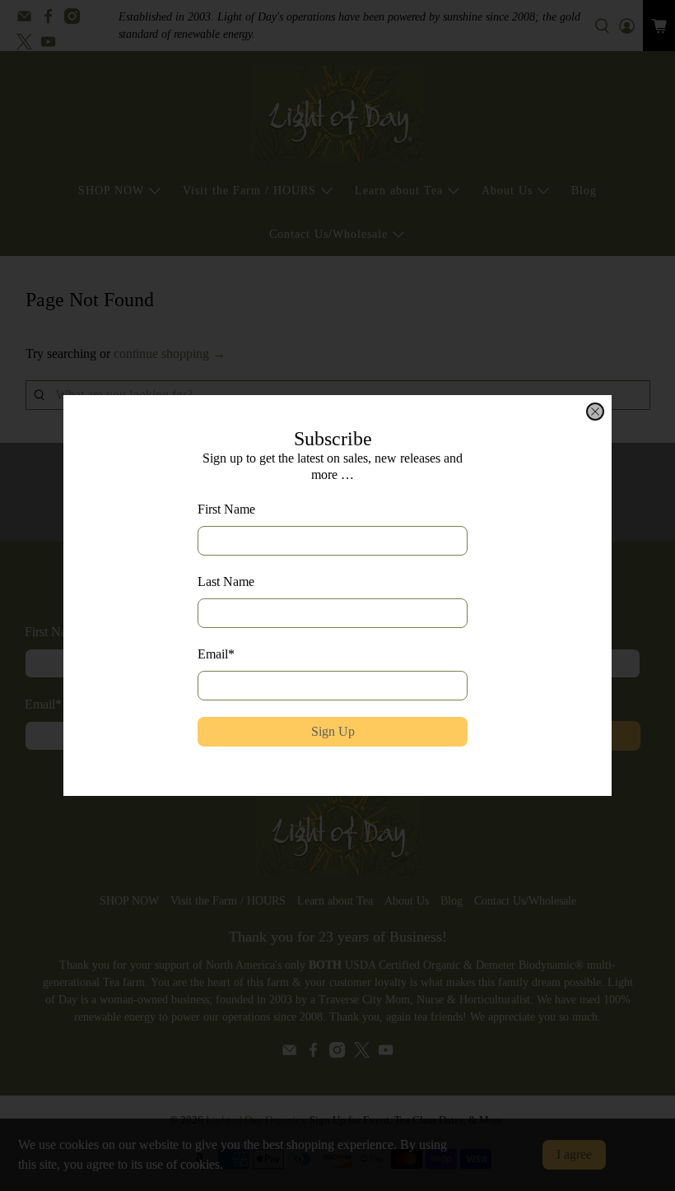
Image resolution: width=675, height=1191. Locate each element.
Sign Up (333, 731)
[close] (595, 411)
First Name (226, 509)
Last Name (226, 582)
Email (216, 654)
